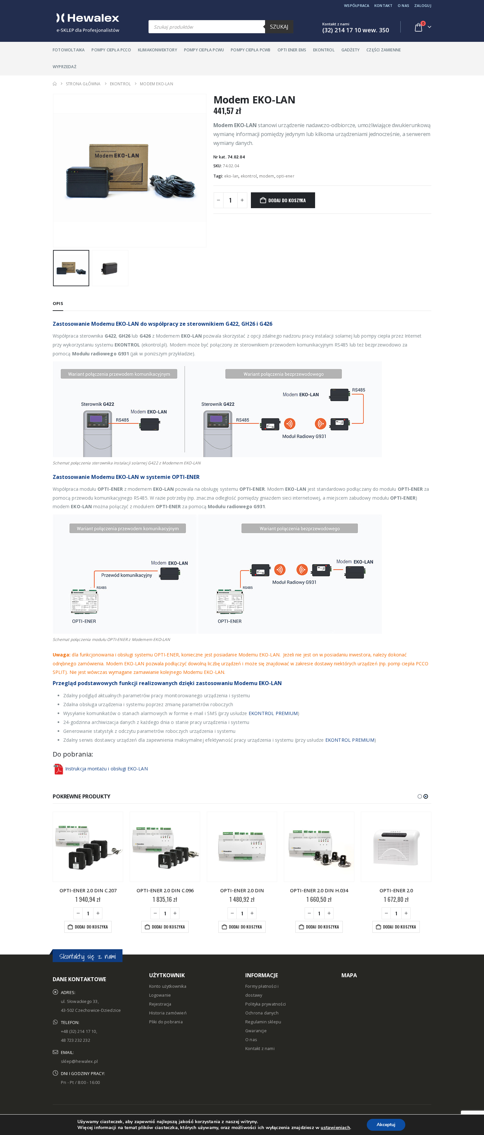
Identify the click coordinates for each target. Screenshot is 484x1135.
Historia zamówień (168, 1013)
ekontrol (249, 176)
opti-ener (285, 176)
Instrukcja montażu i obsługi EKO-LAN (106, 768)
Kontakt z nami (260, 1048)
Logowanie (160, 995)
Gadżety (350, 50)
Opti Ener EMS (292, 50)
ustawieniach (335, 1128)
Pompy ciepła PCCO (111, 50)
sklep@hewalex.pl (79, 1061)
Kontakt (383, 5)
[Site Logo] (86, 23)
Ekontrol (324, 50)
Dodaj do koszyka (287, 200)
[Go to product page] (88, 847)
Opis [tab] (58, 303)
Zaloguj (422, 5)
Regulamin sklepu (263, 1022)
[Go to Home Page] (55, 83)
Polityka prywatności (265, 1004)
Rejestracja (160, 1004)
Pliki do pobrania (166, 1022)
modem (266, 176)
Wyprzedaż (64, 66)
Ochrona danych (262, 1013)
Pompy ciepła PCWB (250, 50)
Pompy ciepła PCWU (204, 50)
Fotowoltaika (69, 50)
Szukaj (279, 26)
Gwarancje (256, 1031)
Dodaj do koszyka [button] (91, 926)
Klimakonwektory (157, 50)
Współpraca (356, 5)
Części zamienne (383, 50)
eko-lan (231, 176)
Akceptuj (386, 1124)
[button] (54, 171)
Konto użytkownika (167, 986)
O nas (403, 5)
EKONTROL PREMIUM (273, 713)
